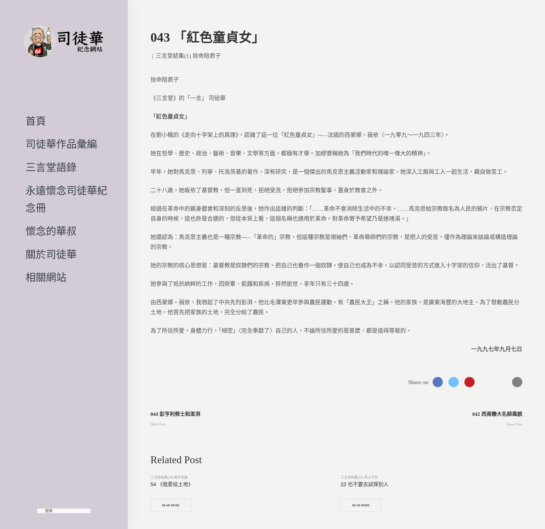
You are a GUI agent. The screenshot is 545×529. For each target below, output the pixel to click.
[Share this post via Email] (517, 382)
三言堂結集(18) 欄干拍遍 (169, 477)
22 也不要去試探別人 (365, 484)
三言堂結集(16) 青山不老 (359, 477)
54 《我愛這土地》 (171, 484)
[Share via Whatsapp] (485, 382)
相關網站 (46, 277)
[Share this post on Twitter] (453, 382)
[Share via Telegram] (501, 382)
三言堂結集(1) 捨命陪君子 (188, 56)
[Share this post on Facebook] (438, 382)
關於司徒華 (51, 254)
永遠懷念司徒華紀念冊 (66, 199)
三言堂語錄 (51, 167)
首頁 (36, 121)
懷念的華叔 (51, 231)
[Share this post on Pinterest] (469, 382)
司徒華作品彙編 (61, 144)
